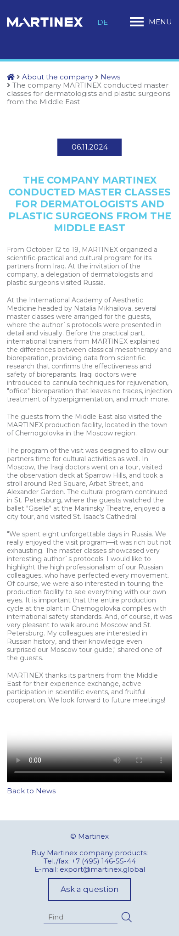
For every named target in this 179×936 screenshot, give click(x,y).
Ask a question (90, 889)
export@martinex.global (102, 869)
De (102, 22)
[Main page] (11, 76)
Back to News (31, 790)
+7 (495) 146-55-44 (104, 861)
